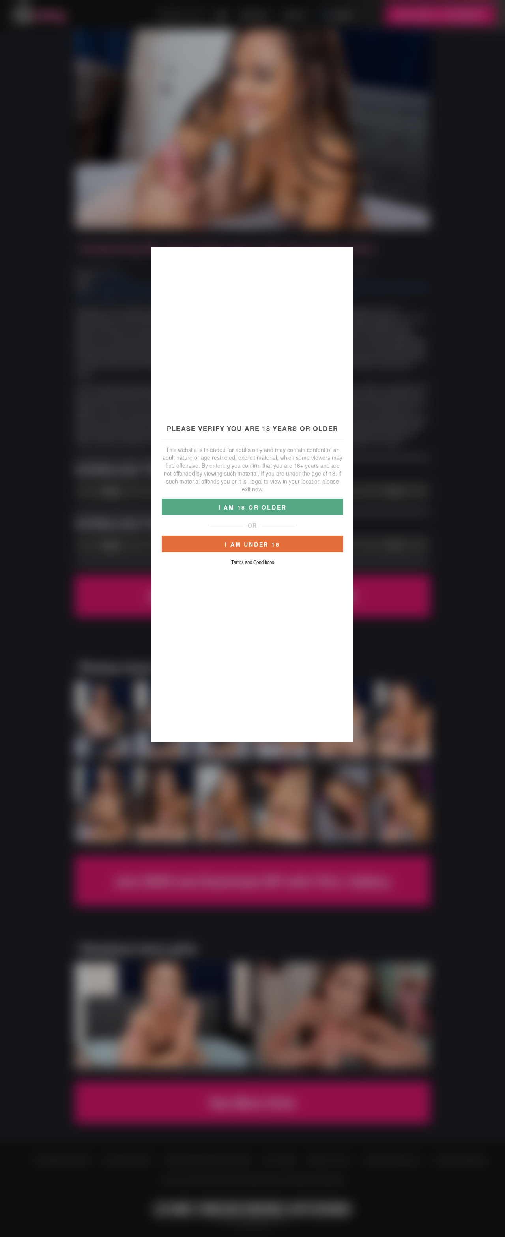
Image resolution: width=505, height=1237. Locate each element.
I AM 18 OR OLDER (253, 507)
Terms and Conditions (252, 562)
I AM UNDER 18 (252, 544)
